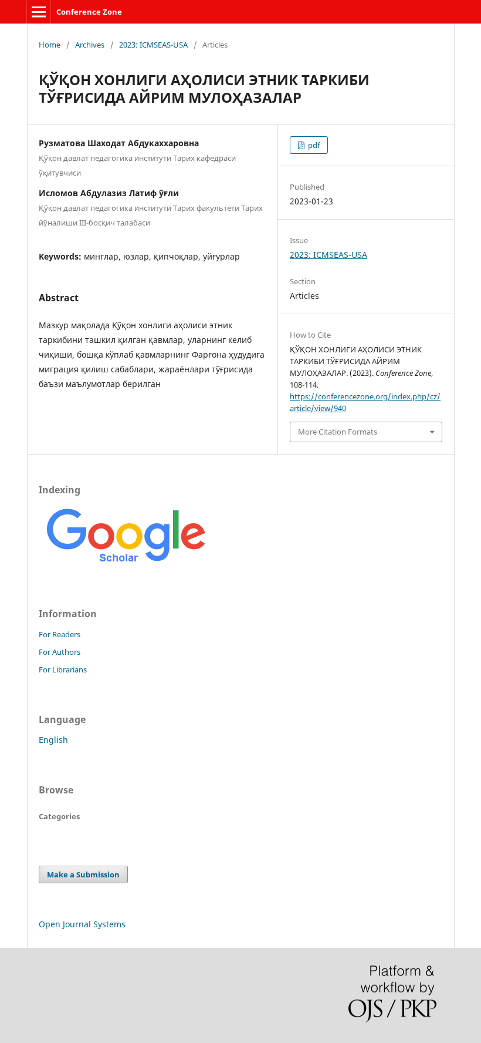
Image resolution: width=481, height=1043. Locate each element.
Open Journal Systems (82, 924)
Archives (89, 44)
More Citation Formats (337, 431)
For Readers (59, 634)
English (53, 739)
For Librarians (63, 669)
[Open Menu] (38, 11)
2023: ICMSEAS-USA (153, 44)
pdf (313, 145)
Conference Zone (89, 11)
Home (49, 44)
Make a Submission (83, 874)
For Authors (59, 652)
